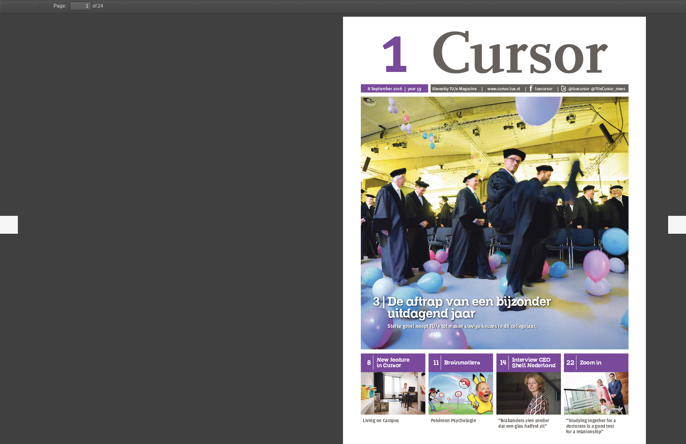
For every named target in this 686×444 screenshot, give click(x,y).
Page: (60, 6)
